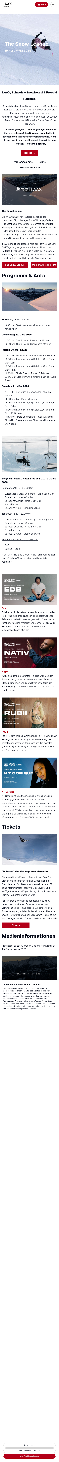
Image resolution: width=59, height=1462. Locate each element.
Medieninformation (30, 167)
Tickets (28, 153)
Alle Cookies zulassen (29, 1456)
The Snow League (15, 265)
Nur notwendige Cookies (29, 1451)
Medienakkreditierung (44, 265)
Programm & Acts (23, 162)
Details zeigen (30, 1445)
